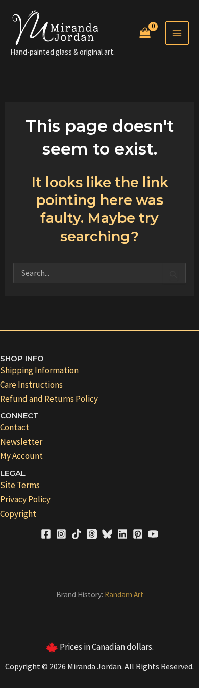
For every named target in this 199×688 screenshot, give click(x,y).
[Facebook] (46, 534)
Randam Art (124, 594)
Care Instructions (31, 384)
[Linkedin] (122, 534)
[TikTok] (76, 534)
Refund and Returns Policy (49, 398)
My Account (21, 456)
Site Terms (20, 485)
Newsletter (21, 441)
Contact (14, 427)
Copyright (18, 513)
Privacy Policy (25, 499)
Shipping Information (39, 370)
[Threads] (92, 534)
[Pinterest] (138, 534)
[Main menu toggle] (177, 33)
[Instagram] (61, 534)
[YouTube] (153, 534)
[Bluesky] (107, 534)
